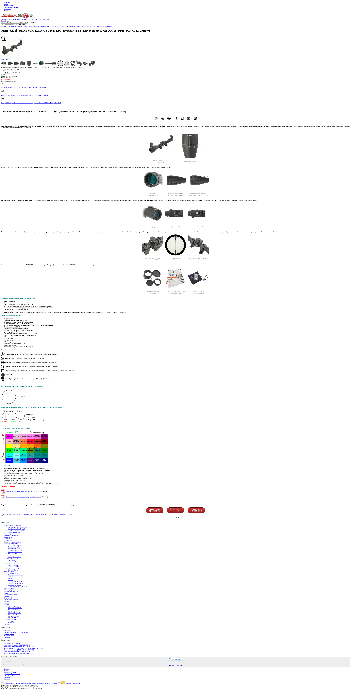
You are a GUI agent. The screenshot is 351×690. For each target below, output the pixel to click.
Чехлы (6, 593)
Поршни (7, 538)
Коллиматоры (12, 553)
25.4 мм (8, 514)
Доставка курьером (43, 19)
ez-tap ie (21, 514)
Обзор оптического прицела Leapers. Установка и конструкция (24, 648)
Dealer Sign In (5, 21)
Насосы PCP (8, 598)
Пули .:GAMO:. (13, 565)
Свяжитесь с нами (10, 672)
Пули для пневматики (11, 558)
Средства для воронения (15, 583)
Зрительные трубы (14, 547)
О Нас (6, 4)
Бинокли (7, 601)
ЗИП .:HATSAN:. (13, 606)
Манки (6, 596)
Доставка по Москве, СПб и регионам (16, 632)
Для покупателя (9, 634)
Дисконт (7, 624)
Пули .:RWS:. (12, 563)
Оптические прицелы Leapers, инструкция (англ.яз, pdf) (23, 497)
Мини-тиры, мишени (11, 599)
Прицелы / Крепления (15, 26)
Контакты (7, 630)
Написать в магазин (175, 665)
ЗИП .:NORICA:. (13, 618)
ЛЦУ (9, 555)
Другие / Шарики (13, 570)
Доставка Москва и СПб (12, 674)
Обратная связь (9, 5)
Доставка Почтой (9, 675)
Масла (10, 578)
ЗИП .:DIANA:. (13, 614)
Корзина (7, 679)
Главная (7, 2)
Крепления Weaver (14, 548)
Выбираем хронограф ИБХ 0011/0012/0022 (17, 651)
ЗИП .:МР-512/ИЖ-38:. (15, 608)
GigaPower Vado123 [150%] (16, 530)
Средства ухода (9, 571)
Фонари (6, 603)
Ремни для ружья (9, 590)
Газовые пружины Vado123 (12, 525)
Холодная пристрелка (15, 550)
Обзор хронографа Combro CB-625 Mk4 (16, 653)
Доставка (7, 9)
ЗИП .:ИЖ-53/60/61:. (14, 609)
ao (17, 514)
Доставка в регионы (11, 7)
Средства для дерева (14, 585)
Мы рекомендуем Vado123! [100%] (19, 527)
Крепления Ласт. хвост (15, 552)
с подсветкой (67, 514)
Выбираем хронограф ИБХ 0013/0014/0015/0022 (19, 650)
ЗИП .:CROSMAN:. (14, 616)
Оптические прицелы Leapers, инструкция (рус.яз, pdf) (23, 491)
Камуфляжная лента (10, 594)
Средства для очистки (15, 581)
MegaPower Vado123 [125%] (16, 529)
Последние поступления (12, 643)
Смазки (10, 580)
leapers (26, 514)
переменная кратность (56, 514)
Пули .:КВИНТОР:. (14, 568)
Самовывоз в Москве (7, 19)
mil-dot (31, 514)
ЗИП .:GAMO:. (12, 611)
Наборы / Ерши (13, 573)
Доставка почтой (31, 19)
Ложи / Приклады (10, 588)
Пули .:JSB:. (12, 560)
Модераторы (8, 537)
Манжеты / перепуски (11, 535)
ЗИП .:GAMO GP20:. (14, 613)
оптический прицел (42, 514)
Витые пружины (9, 534)
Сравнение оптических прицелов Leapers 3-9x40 (19, 646)
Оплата (6, 10)
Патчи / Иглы (12, 576)
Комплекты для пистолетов (12, 542)
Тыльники (11, 622)
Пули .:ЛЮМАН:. (13, 566)
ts (34, 514)
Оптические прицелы (15, 545)
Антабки (11, 621)
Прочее (6, 604)
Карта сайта (8, 637)
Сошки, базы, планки (14, 557)
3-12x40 (13, 514)
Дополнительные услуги (15, 532)
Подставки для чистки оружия (17, 586)
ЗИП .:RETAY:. (13, 619)
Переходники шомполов (15, 575)
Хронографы (8, 540)
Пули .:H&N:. (12, 562)
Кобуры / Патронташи (11, 591)
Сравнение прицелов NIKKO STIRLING (17, 645)
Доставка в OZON (20, 19)
